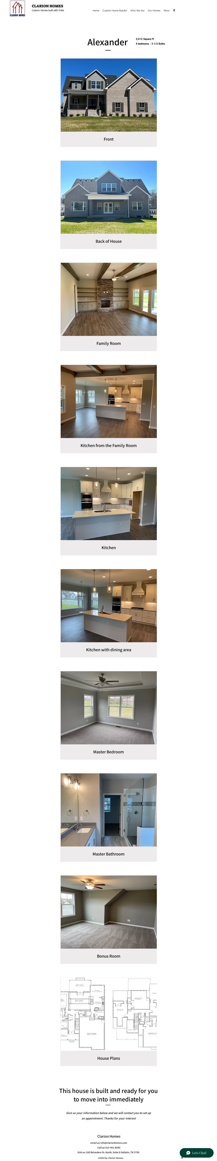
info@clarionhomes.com (114, 1142)
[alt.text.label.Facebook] (174, 10)
